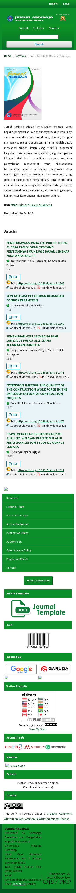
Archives (38, 28)
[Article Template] (38, 616)
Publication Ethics (17, 533)
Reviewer (12, 498)
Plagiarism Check (17, 559)
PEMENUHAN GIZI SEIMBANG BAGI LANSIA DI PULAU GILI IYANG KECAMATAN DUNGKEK (32, 340)
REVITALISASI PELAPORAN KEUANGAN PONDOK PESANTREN (35, 298)
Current (23, 28)
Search (39, 44)
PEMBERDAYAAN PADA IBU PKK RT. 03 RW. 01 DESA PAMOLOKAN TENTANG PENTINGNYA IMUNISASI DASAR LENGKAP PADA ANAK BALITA (37, 249)
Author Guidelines (17, 524)
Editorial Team (15, 507)
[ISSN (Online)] (38, 648)
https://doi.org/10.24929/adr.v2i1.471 (41, 372)
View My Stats (38, 729)
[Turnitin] (14, 749)
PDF (15, 277)
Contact (11, 568)
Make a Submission (38, 580)
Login (66, 4)
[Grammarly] (55, 749)
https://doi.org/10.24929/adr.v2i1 (31, 205)
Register (53, 4)
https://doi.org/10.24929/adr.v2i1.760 (41, 324)
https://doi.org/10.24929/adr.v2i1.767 (41, 283)
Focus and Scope (17, 515)
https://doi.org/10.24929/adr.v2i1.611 (41, 470)
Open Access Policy (18, 550)
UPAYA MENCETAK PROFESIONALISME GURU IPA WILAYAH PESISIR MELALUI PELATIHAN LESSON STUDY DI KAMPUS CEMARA (35, 440)
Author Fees (14, 541)
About (53, 28)
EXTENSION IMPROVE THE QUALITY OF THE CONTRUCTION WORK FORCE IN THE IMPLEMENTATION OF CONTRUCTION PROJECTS (36, 391)
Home (7, 56)
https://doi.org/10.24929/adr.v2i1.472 (41, 421)
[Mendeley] (34, 749)
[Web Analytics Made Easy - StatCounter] (51, 725)
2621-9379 (18, 884)
